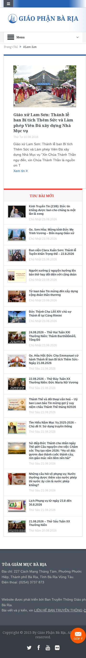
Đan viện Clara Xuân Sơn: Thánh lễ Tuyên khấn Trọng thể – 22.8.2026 (52, 252)
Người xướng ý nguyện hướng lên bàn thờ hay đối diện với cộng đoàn (52, 272)
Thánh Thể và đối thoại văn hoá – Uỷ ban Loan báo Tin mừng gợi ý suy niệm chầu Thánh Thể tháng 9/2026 (53, 403)
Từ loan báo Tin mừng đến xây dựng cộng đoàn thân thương (53, 293)
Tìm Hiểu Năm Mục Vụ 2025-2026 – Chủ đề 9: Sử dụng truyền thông (52, 424)
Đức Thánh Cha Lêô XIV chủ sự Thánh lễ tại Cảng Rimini (50, 313)
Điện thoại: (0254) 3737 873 (23, 582)
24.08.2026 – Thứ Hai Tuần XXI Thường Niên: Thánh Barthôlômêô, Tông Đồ (52, 336)
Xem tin (19, 171)
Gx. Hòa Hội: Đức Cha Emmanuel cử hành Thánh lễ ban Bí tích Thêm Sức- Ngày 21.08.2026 (54, 359)
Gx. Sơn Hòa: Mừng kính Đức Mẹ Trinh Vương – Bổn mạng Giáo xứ (51, 231)
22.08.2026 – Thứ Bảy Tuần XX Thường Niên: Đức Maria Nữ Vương (53, 380)
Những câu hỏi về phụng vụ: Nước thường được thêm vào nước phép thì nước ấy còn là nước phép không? (53, 479)
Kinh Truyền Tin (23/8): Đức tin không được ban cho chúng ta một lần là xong (52, 210)
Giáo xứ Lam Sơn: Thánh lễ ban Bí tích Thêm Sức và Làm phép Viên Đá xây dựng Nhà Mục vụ (43, 122)
